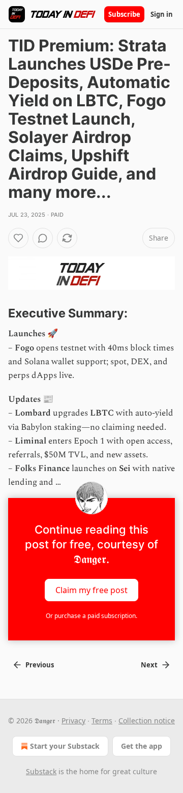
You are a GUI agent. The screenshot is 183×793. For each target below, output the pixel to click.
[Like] (18, 238)
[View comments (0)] (43, 238)
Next (149, 664)
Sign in (161, 14)
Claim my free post (91, 589)
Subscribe (124, 14)
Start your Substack (65, 746)
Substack (41, 771)
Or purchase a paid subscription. (91, 615)
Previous (39, 664)
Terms (102, 720)
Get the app (141, 746)
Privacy (73, 720)
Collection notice (146, 720)
